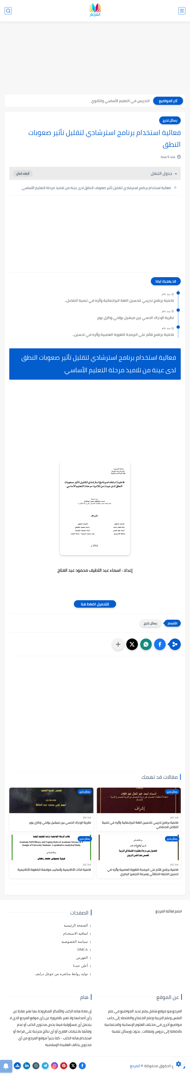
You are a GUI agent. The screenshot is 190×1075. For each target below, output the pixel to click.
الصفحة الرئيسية (76, 925)
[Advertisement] (95, 58)
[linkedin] (26, 1065)
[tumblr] (35, 1065)
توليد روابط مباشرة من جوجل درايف (61, 974)
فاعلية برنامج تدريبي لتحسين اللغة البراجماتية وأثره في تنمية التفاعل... (119, 301)
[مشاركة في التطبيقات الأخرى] (118, 644)
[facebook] (82, 1065)
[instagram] (54, 1065)
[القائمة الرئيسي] (181, 10)
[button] (160, 644)
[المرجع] (95, 11)
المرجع (135, 1065)
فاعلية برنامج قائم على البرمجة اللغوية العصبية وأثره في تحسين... (123, 335)
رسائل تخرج (170, 120)
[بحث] (8, 10)
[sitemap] (17, 1065)
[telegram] (45, 1065)
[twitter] (73, 1065)
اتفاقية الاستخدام (75, 933)
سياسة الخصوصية (74, 941)
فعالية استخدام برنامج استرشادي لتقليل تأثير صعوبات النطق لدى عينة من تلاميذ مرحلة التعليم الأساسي (96, 187)
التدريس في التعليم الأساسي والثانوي (120, 100)
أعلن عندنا (80, 966)
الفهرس (82, 957)
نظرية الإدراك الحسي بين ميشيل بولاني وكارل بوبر (135, 318)
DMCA (82, 949)
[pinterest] (63, 1065)
